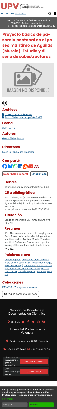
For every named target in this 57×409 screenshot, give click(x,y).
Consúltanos (34, 371)
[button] (50, 13)
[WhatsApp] (15, 166)
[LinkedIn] (20, 166)
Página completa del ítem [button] (22, 293)
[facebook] (28, 322)
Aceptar (33, 404)
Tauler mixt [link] (30, 265)
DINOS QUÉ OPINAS (33, 361)
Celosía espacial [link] (26, 271)
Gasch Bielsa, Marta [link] (13, 138)
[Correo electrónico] (31, 166)
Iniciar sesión (21, 13)
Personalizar (8, 398)
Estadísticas (39, 173)
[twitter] (33, 322)
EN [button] (12, 13)
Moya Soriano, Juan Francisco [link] (18, 151)
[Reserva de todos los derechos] (4, 102)
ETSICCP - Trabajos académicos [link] (27, 23)
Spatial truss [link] (24, 262)
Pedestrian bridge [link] (41, 262)
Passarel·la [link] (15, 268)
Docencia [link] (20, 20)
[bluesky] (43, 322)
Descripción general (15, 173)
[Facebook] (4, 166)
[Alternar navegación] (55, 13)
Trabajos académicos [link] (39, 20)
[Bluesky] (10, 166)
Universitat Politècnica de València (27, 330)
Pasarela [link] (41, 271)
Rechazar (7, 404)
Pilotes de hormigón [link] (33, 268)
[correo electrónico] (23, 322)
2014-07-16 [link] (8, 127)
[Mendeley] (37, 166)
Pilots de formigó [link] (14, 265)
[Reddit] (25, 166)
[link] (19, 287)
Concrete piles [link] (12, 259)
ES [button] (2, 13)
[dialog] (28, 398)
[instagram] (38, 322)
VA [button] (7, 13)
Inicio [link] (9, 20)
